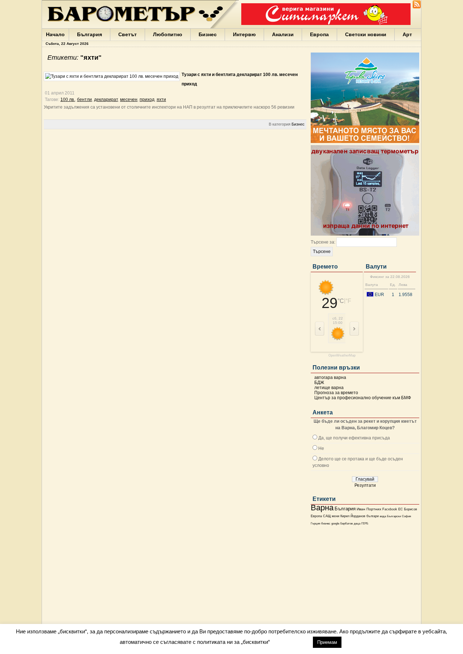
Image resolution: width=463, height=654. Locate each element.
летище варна (329, 387)
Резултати (365, 485)
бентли (84, 99)
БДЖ (319, 382)
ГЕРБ (364, 523)
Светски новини (365, 34)
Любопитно (167, 34)
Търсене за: (323, 242)
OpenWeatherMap (342, 355)
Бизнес (208, 34)
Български (394, 516)
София (406, 516)
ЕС (400, 509)
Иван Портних (369, 509)
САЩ (327, 516)
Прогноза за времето (336, 392)
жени (335, 516)
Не (321, 448)
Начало (55, 34)
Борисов (410, 509)
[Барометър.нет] (416, 7)
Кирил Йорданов (352, 516)
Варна (322, 507)
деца (357, 523)
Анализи (283, 34)
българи (372, 516)
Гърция (315, 523)
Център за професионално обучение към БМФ (362, 397)
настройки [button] (291, 642)
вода (383, 516)
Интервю (244, 34)
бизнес (325, 523)
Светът (127, 34)
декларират (106, 99)
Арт (407, 34)
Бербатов (346, 523)
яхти (161, 99)
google (335, 523)
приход (147, 99)
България (89, 34)
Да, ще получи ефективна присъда (354, 437)
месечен (128, 99)
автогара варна (330, 377)
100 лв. (67, 99)
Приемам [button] (327, 642)
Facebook (389, 509)
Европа (319, 34)
